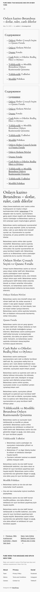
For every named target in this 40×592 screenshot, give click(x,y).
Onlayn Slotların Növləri (20, 152)
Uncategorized (26, 26)
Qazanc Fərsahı (15, 156)
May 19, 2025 (7, 26)
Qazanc (12, 52)
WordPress (15, 587)
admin (18, 26)
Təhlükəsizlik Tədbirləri (19, 178)
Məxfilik (12, 79)
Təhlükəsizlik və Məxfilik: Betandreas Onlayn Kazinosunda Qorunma (20, 171)
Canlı (11, 57)
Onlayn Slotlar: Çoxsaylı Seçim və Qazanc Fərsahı (22, 146)
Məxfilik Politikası (17, 183)
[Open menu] (4, 9)
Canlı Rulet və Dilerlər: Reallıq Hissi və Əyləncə (22, 163)
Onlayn (12, 40)
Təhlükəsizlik (15, 64)
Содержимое (14, 96)
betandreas (24, 211)
